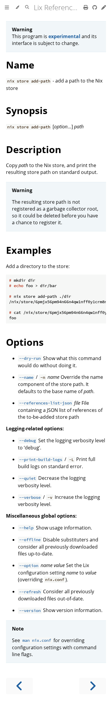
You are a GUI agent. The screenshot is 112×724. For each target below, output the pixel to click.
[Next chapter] (92, 686)
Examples (28, 250)
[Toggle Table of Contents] (6, 7)
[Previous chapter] (19, 686)
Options (25, 342)
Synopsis (26, 110)
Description (33, 149)
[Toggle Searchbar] (27, 7)
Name (20, 64)
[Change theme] (17, 7)
